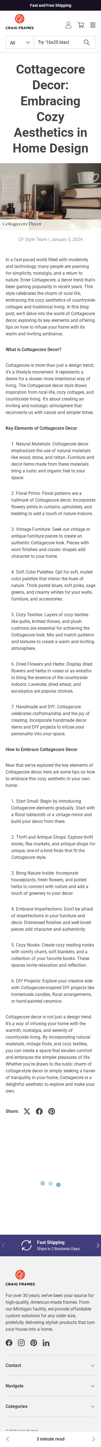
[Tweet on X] (27, 1111)
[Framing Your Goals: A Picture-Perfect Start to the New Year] (7, 1439)
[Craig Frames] (20, 1273)
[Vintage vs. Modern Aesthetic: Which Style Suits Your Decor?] (93, 1439)
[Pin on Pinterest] (51, 1111)
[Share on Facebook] (39, 1111)
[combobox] (50, 42)
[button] (81, 25)
